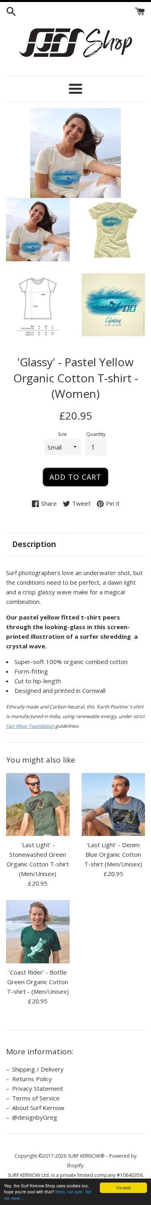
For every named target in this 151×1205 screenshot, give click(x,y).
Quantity (95, 434)
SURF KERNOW (84, 1156)
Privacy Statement (37, 1088)
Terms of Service (36, 1098)
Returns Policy (32, 1079)
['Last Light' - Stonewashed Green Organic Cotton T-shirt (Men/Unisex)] (38, 804)
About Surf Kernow (38, 1108)
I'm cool (123, 1188)
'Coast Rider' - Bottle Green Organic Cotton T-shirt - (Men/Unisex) (38, 981)
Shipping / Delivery (38, 1069)
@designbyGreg (34, 1117)
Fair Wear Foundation (30, 726)
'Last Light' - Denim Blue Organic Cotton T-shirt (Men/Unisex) (113, 854)
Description (34, 544)
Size (62, 434)
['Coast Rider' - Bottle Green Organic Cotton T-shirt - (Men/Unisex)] (38, 931)
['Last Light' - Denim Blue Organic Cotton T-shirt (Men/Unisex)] (113, 804)
